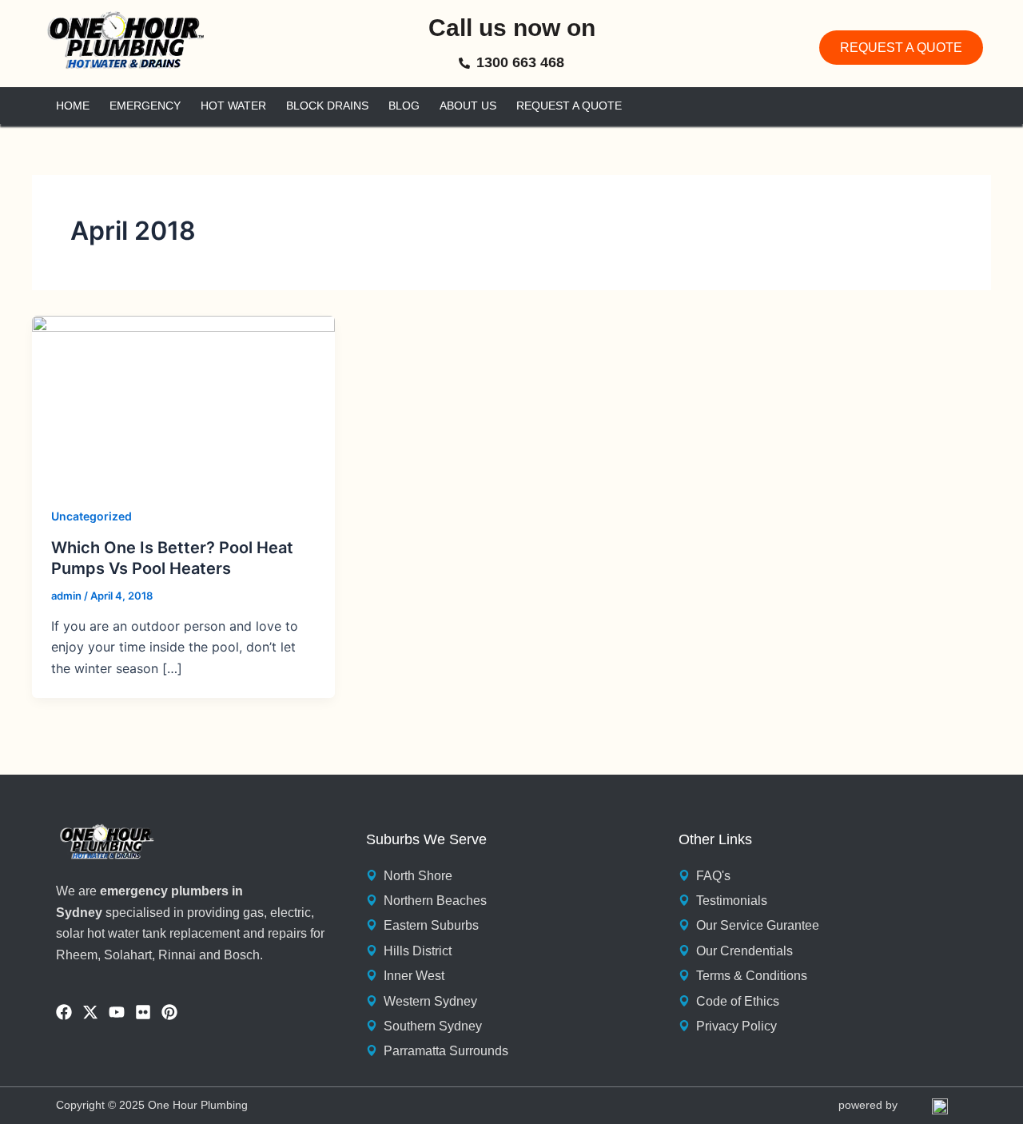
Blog (404, 105)
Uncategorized (91, 516)
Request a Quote (569, 105)
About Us (468, 105)
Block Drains (327, 105)
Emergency (145, 105)
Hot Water (233, 105)
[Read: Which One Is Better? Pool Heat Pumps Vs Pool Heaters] (183, 400)
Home (73, 105)
